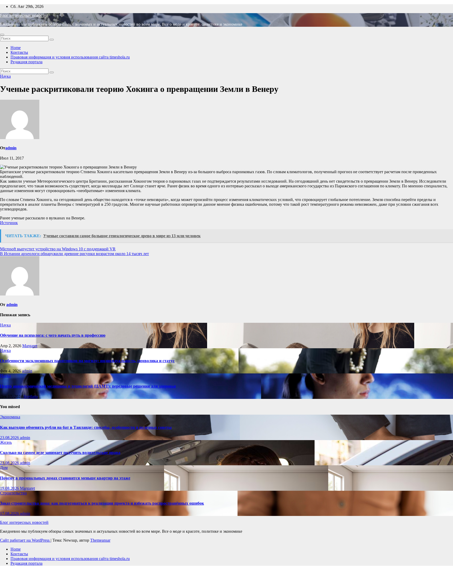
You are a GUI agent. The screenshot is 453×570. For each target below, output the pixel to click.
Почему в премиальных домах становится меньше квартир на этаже (65, 478)
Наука (5, 76)
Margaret (29, 346)
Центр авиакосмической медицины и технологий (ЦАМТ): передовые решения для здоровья (88, 386)
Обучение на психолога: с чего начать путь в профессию (52, 335)
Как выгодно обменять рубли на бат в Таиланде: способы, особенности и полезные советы (86, 427)
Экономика (10, 417)
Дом (4, 467)
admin (11, 148)
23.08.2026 (10, 437)
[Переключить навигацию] (2, 34)
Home (15, 47)
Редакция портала (26, 62)
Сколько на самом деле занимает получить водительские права (60, 452)
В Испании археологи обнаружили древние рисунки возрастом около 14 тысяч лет (74, 253)
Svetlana (31, 396)
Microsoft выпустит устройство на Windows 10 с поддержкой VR (58, 249)
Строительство (13, 493)
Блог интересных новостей (24, 15)
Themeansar (100, 540)
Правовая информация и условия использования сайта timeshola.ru (70, 57)
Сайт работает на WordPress (25, 540)
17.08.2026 (10, 513)
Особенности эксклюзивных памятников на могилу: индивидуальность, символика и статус (87, 360)
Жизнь (6, 442)
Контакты (19, 52)
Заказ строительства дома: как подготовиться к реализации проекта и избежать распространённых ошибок (102, 503)
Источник (9, 222)
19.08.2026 (10, 488)
